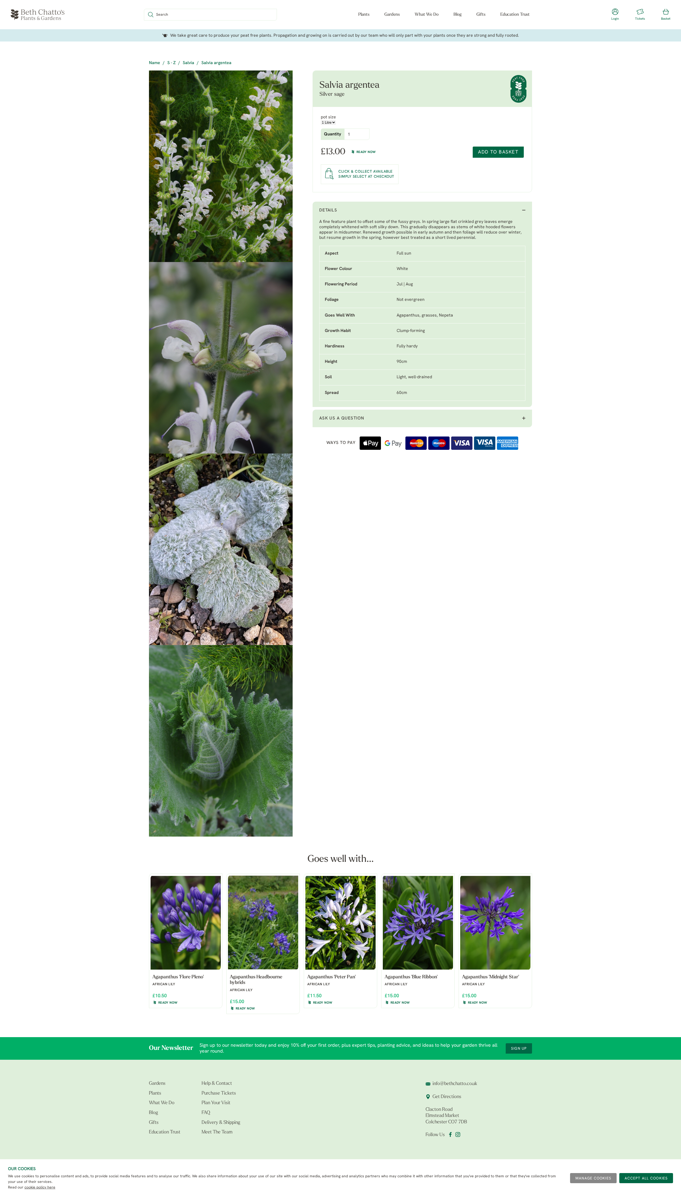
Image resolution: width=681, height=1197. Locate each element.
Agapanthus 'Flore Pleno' (178, 977)
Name (154, 63)
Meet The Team (217, 1132)
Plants (363, 15)
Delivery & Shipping (221, 1122)
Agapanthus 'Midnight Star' (490, 977)
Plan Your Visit (216, 1103)
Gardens (392, 15)
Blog (458, 15)
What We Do (427, 15)
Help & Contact (217, 1083)
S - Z (171, 63)
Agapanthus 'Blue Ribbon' (411, 977)
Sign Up (519, 1049)
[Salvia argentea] (221, 166)
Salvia (188, 63)
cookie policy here (39, 1188)
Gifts (480, 15)
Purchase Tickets (219, 1093)
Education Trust (515, 15)
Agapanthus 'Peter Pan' (331, 977)
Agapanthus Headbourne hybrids (256, 980)
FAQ (206, 1113)
